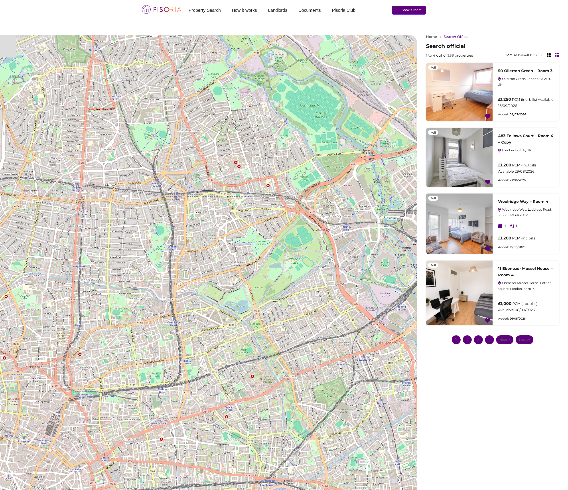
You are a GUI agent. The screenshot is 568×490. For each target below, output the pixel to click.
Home (431, 37)
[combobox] (531, 55)
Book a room (411, 10)
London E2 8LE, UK (516, 150)
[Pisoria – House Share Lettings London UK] (161, 9)
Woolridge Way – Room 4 (523, 201)
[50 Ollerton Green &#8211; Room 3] (332, 262)
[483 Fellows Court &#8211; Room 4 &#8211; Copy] (85, 319)
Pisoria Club (343, 10)
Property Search (205, 10)
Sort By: (511, 54)
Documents (309, 10)
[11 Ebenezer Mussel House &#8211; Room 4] (192, 324)
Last (522, 340)
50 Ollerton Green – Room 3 (525, 71)
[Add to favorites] (487, 116)
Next (503, 340)
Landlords (277, 10)
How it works (244, 10)
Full (433, 67)
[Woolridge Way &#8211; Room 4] (205, 223)
